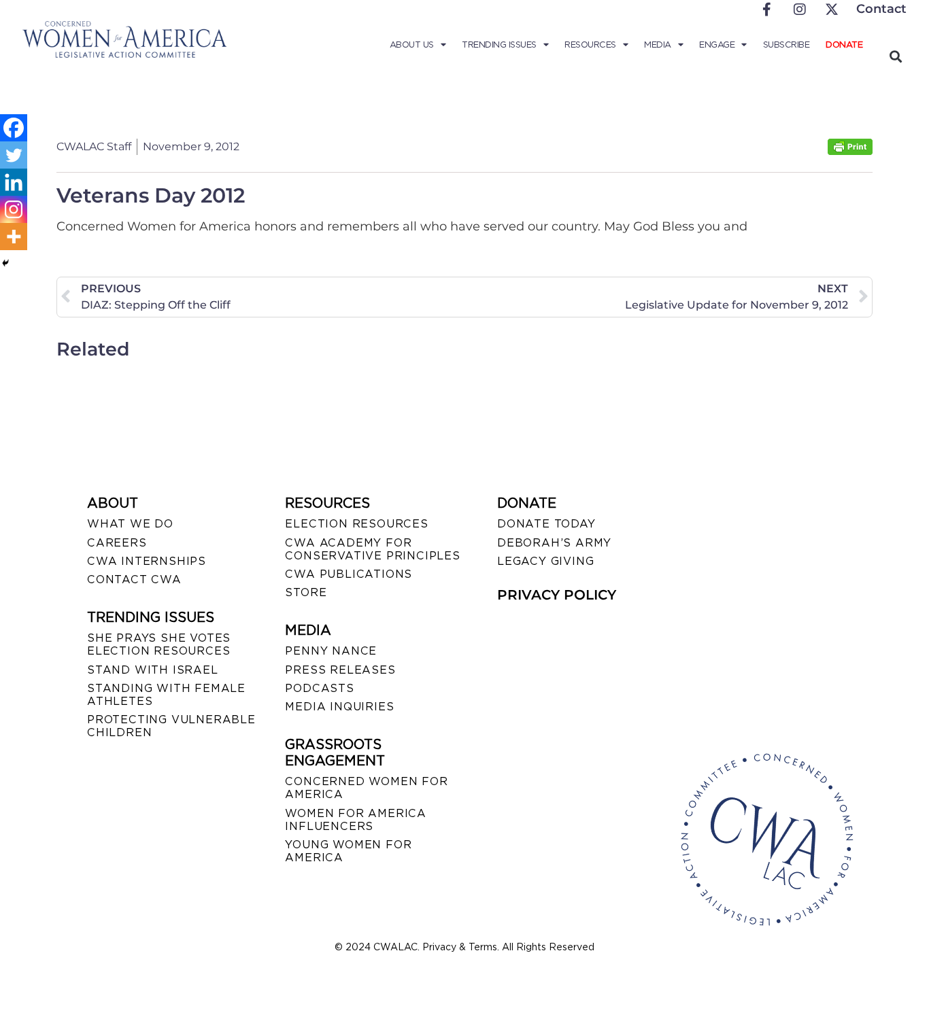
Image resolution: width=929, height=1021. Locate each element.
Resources (590, 44)
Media (657, 44)
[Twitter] (13, 155)
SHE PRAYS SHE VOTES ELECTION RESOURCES (159, 644)
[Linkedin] (13, 182)
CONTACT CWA (134, 579)
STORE (305, 592)
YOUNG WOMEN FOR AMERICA (348, 851)
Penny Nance (331, 650)
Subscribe (786, 44)
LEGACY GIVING (545, 561)
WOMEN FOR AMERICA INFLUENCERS (355, 820)
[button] (895, 56)
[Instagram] (13, 209)
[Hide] (5, 263)
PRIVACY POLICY (556, 595)
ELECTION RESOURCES (356, 523)
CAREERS (117, 542)
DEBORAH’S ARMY (554, 542)
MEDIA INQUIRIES (339, 706)
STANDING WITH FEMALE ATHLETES (166, 695)
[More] (13, 236)
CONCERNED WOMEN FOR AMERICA (366, 788)
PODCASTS (319, 688)
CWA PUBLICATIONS (348, 574)
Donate (844, 44)
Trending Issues (499, 44)
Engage (716, 44)
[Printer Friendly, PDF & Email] (850, 151)
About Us (412, 44)
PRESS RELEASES (340, 669)
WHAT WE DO (130, 523)
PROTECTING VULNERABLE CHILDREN (171, 726)
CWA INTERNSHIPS (146, 561)
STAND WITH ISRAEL (152, 669)
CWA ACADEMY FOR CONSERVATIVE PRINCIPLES (372, 549)
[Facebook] (13, 127)
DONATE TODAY (546, 523)
